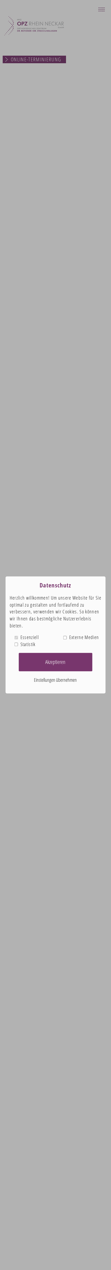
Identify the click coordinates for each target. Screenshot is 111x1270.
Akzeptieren (55, 662)
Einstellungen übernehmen (55, 680)
